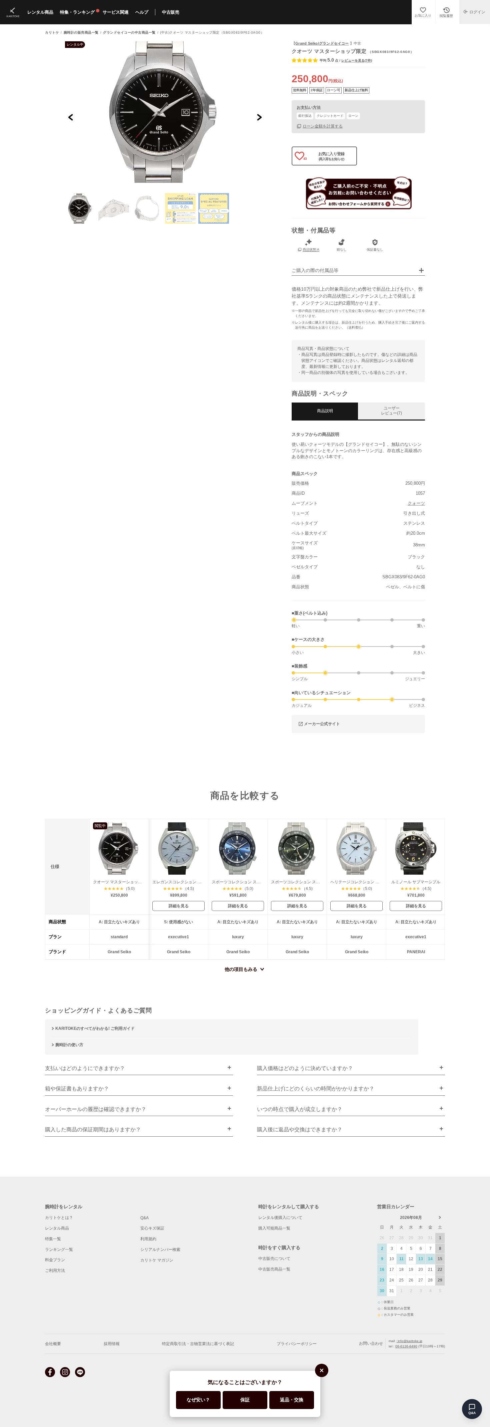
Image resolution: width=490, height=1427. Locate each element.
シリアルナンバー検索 (160, 1249)
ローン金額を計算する (323, 126)
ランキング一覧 (59, 1249)
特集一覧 (53, 1239)
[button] (80, 208)
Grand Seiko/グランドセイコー (322, 43)
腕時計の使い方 (69, 1044)
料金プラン (55, 1260)
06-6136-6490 (406, 1346)
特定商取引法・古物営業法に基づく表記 (198, 1343)
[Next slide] (259, 117)
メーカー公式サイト (322, 723)
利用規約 (148, 1239)
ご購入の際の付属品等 (315, 270)
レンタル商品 (57, 1228)
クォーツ (416, 503)
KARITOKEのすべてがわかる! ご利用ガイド (95, 1028)
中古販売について (274, 1258)
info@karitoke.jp (409, 1341)
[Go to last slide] (71, 117)
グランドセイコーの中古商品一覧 (129, 32)
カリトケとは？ (59, 1217)
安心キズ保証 (152, 1228)
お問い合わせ (371, 1343)
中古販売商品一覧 (274, 1269)
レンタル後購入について (280, 1217)
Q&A (144, 1218)
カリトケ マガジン (156, 1260)
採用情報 (112, 1343)
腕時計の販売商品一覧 (81, 32)
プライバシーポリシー (297, 1343)
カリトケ (52, 32)
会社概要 (53, 1343)
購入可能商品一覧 (274, 1228)
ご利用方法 (55, 1270)
